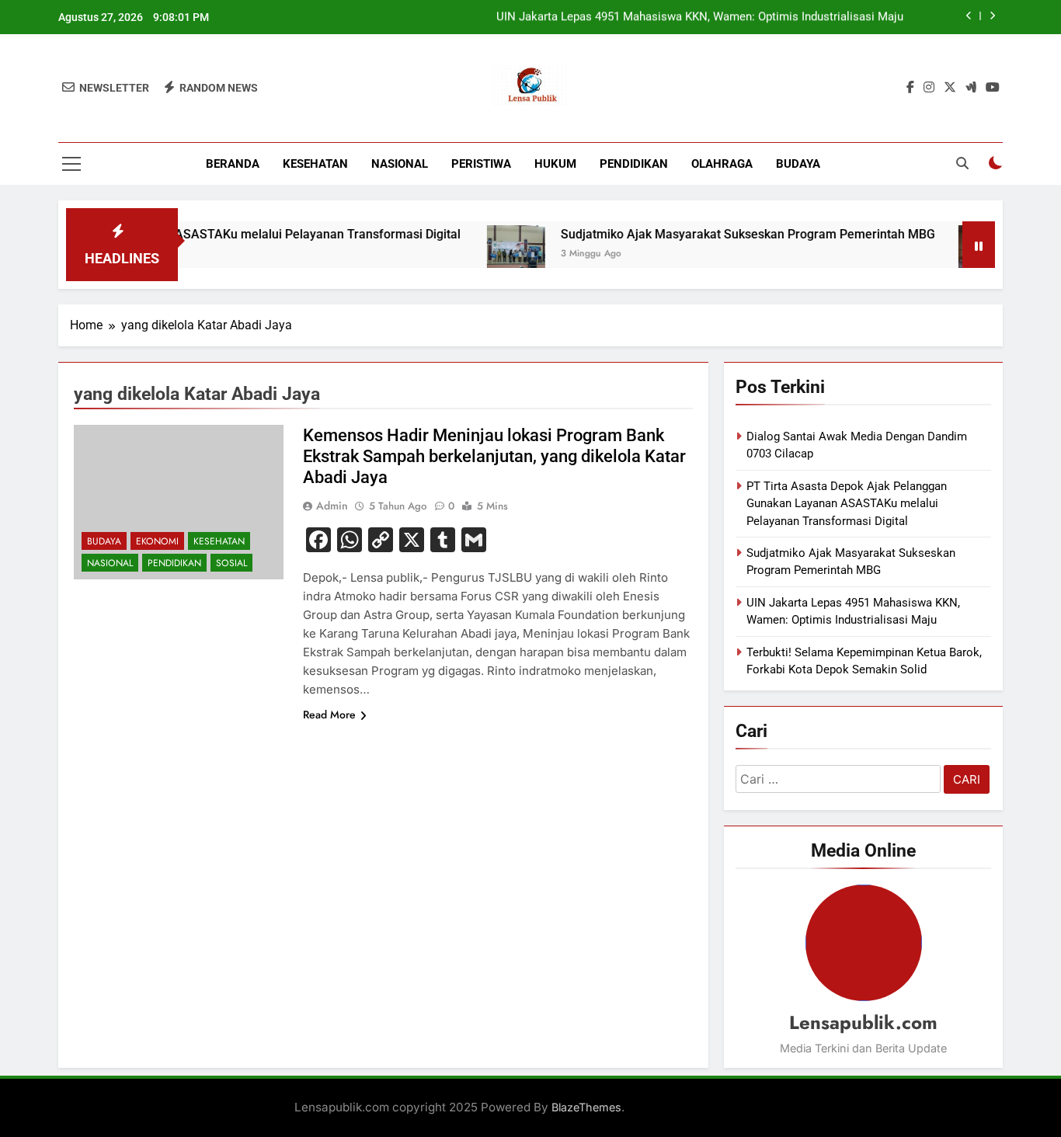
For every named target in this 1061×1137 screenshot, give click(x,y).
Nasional (399, 164)
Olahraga (722, 164)
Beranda (232, 164)
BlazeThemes (586, 1107)
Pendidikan (634, 164)
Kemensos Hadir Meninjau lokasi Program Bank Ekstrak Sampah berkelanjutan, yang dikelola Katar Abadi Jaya (494, 456)
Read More (329, 714)
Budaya (798, 164)
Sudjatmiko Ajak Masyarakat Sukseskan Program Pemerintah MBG (723, 234)
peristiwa (481, 164)
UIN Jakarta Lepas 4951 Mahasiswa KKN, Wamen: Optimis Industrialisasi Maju (699, 17)
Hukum (555, 164)
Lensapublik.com (863, 1022)
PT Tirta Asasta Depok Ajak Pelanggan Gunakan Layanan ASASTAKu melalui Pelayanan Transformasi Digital (846, 503)
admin (332, 505)
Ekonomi (157, 541)
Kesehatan (315, 164)
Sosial (231, 563)
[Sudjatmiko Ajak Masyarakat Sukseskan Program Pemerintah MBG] (491, 254)
